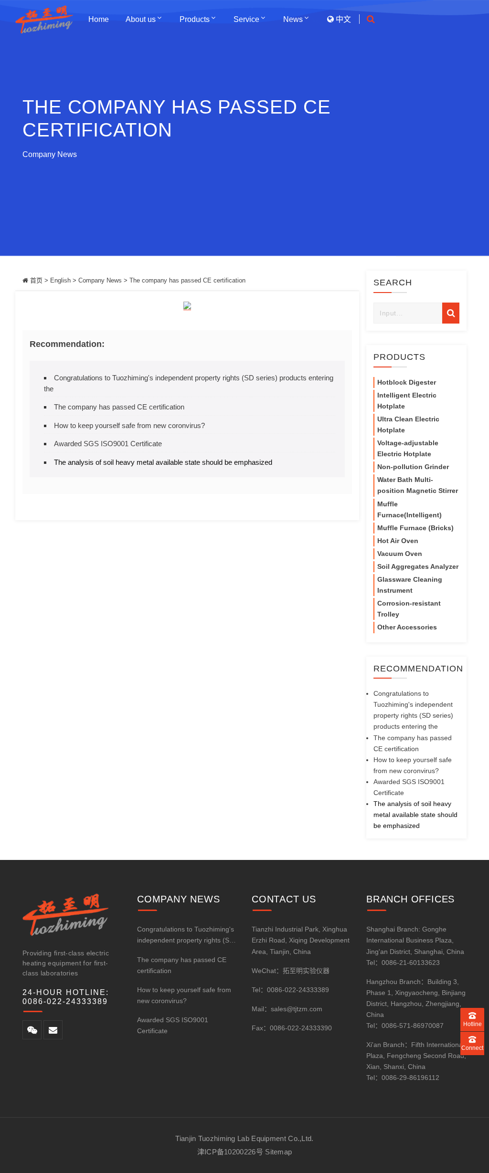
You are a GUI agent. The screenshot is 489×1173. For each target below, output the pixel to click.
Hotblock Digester (406, 382)
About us (141, 19)
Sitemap (278, 1152)
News (293, 19)
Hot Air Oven (397, 541)
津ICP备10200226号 (230, 1152)
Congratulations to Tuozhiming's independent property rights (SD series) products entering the (185, 935)
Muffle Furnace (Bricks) (415, 528)
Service (246, 19)
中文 (342, 19)
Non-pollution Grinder (413, 467)
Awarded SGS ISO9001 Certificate (108, 444)
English (60, 280)
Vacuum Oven (399, 553)
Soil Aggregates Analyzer (417, 566)
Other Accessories (407, 627)
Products (195, 19)
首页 (36, 280)
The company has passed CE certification (119, 407)
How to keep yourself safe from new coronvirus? (129, 425)
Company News (49, 154)
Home (98, 19)
